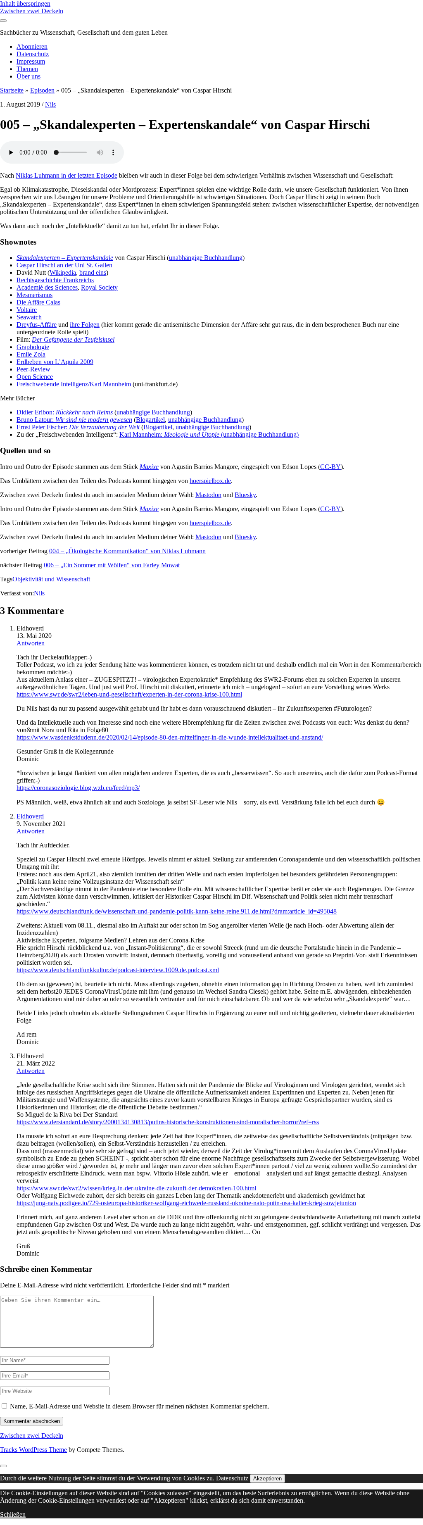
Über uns (28, 76)
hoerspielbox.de (210, 480)
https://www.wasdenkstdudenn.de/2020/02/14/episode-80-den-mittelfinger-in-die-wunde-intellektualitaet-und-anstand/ (170, 737)
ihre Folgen (85, 324)
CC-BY (330, 466)
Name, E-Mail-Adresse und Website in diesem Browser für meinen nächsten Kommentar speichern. (139, 1406)
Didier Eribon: (65, 412)
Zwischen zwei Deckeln (31, 10)
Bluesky (245, 494)
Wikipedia (63, 272)
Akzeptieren (267, 1478)
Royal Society (99, 287)
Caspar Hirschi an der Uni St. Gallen (64, 265)
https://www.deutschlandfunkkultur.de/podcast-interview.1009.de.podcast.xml (118, 969)
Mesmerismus (34, 294)
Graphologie (33, 346)
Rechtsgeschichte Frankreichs (55, 279)
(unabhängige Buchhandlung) (260, 434)
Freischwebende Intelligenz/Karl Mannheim (74, 384)
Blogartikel (150, 419)
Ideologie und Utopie (192, 434)
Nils (50, 104)
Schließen (13, 1514)
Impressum (31, 61)
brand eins (92, 272)
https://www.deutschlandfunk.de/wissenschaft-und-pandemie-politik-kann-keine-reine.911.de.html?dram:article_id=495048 (177, 911)
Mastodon (208, 494)
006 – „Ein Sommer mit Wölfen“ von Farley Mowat (112, 565)
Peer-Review (33, 369)
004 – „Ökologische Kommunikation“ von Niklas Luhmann (127, 550)
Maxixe (149, 466)
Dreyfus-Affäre (37, 324)
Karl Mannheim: (141, 434)
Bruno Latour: (74, 419)
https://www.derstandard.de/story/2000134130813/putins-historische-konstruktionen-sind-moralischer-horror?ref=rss (168, 1121)
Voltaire (27, 309)
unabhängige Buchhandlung (205, 257)
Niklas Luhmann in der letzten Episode (66, 175)
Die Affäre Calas (38, 302)
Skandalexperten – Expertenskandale (65, 257)
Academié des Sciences (47, 287)
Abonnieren (32, 46)
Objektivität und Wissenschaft (51, 579)
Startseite (12, 90)
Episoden (42, 90)
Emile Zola (31, 354)
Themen (27, 68)
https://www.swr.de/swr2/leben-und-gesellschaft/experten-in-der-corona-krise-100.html (129, 694)
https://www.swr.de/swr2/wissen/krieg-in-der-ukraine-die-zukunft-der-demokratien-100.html (136, 1188)
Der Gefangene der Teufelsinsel (73, 339)
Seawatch (29, 317)
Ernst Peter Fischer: (78, 427)
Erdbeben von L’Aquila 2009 (55, 361)
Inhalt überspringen (25, 3)
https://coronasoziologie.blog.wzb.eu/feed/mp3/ (78, 787)
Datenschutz (33, 53)
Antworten (31, 643)
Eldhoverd (30, 816)
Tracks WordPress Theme (33, 1449)
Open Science (35, 376)
